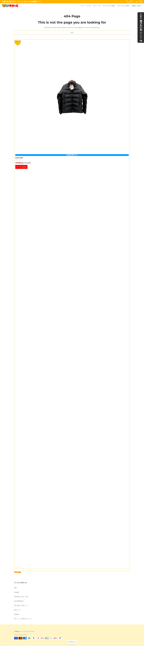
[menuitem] (127, 1)
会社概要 (16, 592)
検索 (15, 588)
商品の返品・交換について (21, 605)
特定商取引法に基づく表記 (21, 596)
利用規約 (16, 614)
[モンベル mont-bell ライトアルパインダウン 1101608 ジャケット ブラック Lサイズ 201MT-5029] (72, 304)
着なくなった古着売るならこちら (23, 618)
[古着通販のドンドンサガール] (10, 5)
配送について (17, 610)
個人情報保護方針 (19, 601)
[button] (133, 1)
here (80, 27)
